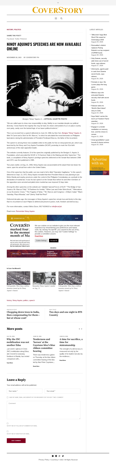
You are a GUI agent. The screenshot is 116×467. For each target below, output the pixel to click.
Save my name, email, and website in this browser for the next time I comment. (36, 397)
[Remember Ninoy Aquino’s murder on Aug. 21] (44, 278)
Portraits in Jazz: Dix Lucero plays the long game (99, 84)
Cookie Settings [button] (41, 240)
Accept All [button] (53, 240)
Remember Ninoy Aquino (25, 211)
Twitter (17, 39)
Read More (10, 366)
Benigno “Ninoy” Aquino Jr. (72, 133)
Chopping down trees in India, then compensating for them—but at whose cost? (23, 315)
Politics (17, 29)
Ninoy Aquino (17, 300)
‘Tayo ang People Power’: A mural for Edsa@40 (70, 342)
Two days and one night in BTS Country (65, 314)
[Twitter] (63, 456)
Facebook (10, 39)
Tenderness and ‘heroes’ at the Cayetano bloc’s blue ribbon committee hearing (18, 345)
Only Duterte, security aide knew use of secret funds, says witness (99, 60)
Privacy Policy (44, 460)
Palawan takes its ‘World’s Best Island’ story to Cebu (98, 108)
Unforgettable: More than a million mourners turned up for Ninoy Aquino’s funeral (18, 288)
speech (32, 300)
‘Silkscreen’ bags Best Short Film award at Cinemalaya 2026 (99, 37)
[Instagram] (56, 456)
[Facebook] (52, 456)
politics (25, 300)
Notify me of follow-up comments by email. (22, 426)
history (9, 300)
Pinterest (23, 39)
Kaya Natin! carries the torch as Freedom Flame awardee (100, 118)
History (10, 29)
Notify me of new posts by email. (18, 433)
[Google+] (59, 456)
